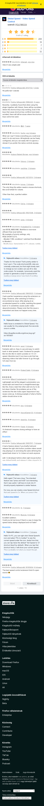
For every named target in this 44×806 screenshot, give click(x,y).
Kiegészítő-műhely (11, 625)
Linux (4, 683)
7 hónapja (37, 443)
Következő (31, 583)
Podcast (6, 763)
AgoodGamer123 (27, 413)
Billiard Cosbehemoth (19, 379)
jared (22, 346)
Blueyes (24, 515)
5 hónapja (36, 227)
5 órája (36, 88)
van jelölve (23, 777)
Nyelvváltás (6, 791)
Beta (4, 703)
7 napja (27, 126)
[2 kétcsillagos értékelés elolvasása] (22, 48)
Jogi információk (29, 772)
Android (6, 679)
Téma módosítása (8, 795)
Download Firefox (10, 662)
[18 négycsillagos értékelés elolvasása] (22, 42)
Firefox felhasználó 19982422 (22, 102)
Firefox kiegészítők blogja (14, 621)
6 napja (37, 102)
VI (21, 508)
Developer (7, 735)
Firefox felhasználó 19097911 (22, 443)
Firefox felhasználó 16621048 (22, 213)
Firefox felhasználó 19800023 (22, 293)
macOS (5, 670)
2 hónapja (30, 161)
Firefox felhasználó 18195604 (22, 567)
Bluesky (6, 759)
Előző (12, 583)
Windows (6, 666)
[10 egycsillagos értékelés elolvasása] (22, 51)
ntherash (24, 62)
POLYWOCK (21, 24)
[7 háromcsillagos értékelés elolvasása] (22, 45)
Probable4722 (26, 227)
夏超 (22, 126)
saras (23, 220)
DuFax (23, 204)
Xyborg (23, 161)
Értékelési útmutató (11, 650)
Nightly (5, 699)
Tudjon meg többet (9, 248)
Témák (23, 12)
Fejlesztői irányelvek (11, 634)
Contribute (7, 731)
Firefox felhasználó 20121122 (22, 88)
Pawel (23, 427)
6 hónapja (35, 370)
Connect (6, 727)
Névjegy (6, 617)
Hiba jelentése (9, 646)
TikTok (5, 755)
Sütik (17, 772)
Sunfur (23, 133)
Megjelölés (6, 69)
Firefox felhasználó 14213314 (22, 177)
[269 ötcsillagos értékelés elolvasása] (22, 39)
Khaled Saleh (25, 370)
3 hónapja (30, 204)
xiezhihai (24, 168)
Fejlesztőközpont (10, 630)
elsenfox (24, 420)
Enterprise (7, 715)
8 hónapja (31, 515)
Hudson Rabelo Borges (19, 154)
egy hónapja (31, 133)
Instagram (7, 747)
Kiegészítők (14, 12)
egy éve (31, 62)
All (3, 687)
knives (23, 184)
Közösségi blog (9, 638)
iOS (4, 675)
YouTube (6, 751)
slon (22, 406)
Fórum (5, 642)
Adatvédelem (7, 772)
